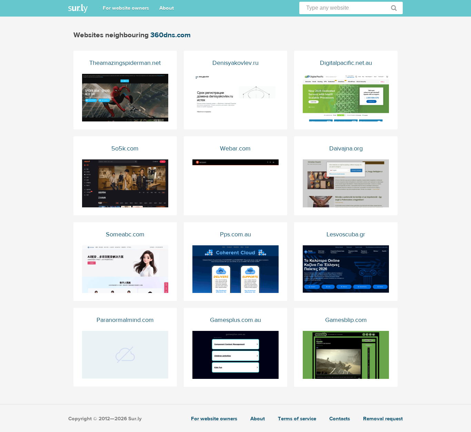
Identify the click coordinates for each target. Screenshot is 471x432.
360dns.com (170, 35)
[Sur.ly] (78, 8)
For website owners (126, 8)
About (166, 8)
